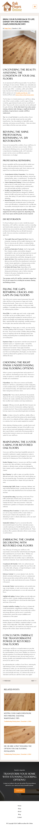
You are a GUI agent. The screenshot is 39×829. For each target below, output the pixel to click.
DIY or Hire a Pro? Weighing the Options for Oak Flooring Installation (18, 748)
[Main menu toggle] (35, 7)
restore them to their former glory (24, 95)
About (19, 811)
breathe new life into (21, 93)
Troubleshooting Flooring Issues (12, 721)
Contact (19, 817)
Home (19, 806)
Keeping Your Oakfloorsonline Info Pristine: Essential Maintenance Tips (17, 715)
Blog (19, 814)
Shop (19, 809)
